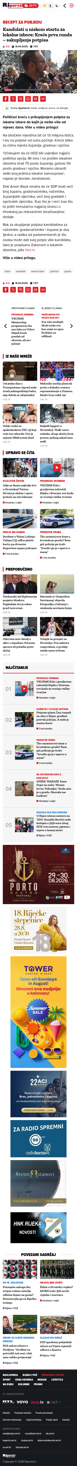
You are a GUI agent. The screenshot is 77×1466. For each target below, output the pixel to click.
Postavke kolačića (23, 1412)
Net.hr (30, 249)
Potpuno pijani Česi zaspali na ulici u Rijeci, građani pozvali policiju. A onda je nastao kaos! (53, 718)
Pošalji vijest (52, 1419)
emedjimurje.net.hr (11, 1433)
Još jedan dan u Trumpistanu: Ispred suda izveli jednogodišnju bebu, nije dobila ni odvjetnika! (20, 389)
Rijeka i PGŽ (45, 835)
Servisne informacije (12, 1419)
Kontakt (66, 1419)
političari (54, 271)
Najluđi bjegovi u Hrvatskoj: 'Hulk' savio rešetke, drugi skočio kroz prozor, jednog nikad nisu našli (57, 433)
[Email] (35, 99)
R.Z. (8, 46)
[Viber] (20, 99)
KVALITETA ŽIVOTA (13, 481)
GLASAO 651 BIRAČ (51, 1338)
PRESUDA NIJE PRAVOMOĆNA (51, 812)
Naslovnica (10, 1375)
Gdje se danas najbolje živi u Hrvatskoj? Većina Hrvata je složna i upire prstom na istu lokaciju (19, 491)
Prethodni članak (6, 326)
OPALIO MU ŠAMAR (14, 532)
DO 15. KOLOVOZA (13, 1283)
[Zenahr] (37, 1402)
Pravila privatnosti (44, 1412)
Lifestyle (57, 1380)
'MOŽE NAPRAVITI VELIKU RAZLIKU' (50, 316)
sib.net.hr (50, 1433)
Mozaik (42, 1380)
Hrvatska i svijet (13, 502)
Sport (6, 1380)
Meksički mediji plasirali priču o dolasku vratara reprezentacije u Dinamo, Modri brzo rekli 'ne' (56, 389)
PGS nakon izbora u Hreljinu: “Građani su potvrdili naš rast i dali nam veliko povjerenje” (17, 1351)
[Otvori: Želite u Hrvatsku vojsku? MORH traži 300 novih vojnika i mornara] (57, 1269)
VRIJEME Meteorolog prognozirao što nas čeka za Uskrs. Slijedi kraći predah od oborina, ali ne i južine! (23, 331)
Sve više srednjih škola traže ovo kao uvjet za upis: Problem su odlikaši (52, 329)
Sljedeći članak (71, 326)
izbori (7, 271)
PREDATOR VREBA (50, 532)
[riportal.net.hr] (9, 1455)
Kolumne (23, 1384)
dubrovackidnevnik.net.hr (49, 1440)
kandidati (21, 271)
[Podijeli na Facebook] (5, 99)
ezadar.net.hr (27, 1440)
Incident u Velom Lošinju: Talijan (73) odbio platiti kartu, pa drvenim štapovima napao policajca (20, 542)
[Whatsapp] (28, 99)
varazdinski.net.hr (33, 1433)
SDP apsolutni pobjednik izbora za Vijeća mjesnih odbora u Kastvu (56, 1346)
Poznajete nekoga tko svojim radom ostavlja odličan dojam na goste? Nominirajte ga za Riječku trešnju (19, 1294)
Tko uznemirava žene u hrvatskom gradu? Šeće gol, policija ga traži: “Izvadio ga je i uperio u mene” (55, 544)
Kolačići (6, 1412)
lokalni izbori (37, 271)
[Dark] (57, 5)
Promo (38, 1384)
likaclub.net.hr (22, 1447)
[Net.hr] (8, 1402)
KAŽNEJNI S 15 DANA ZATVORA (52, 709)
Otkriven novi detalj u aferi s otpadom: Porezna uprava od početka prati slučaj (19, 644)
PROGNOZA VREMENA (22, 314)
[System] (51, 5)
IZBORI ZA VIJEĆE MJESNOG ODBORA (18, 1339)
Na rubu (8, 1384)
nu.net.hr (7, 1447)
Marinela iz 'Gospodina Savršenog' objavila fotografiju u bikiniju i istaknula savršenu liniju (56, 602)
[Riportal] (14, 5)
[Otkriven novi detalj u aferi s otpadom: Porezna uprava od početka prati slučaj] (20, 626)
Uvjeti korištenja (33, 1419)
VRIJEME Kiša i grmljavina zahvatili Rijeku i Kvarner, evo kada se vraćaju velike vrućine (56, 491)
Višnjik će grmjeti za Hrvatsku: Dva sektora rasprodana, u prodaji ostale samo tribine (54, 644)
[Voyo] (22, 1402)
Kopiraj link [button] (43, 99)
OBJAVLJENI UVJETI (51, 1283)
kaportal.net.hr (9, 1440)
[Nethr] (54, 1402)
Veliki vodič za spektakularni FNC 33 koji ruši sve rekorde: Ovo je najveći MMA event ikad (19, 431)
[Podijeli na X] (13, 99)
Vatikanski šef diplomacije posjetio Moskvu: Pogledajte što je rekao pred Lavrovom (20, 602)
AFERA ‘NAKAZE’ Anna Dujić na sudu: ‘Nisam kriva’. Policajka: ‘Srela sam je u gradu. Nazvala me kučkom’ (53, 788)
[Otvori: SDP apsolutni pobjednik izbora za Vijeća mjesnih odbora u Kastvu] (57, 1324)
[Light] (44, 5)
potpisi (67, 271)
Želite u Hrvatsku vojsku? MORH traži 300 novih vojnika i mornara (56, 1291)
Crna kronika (12, 554)
